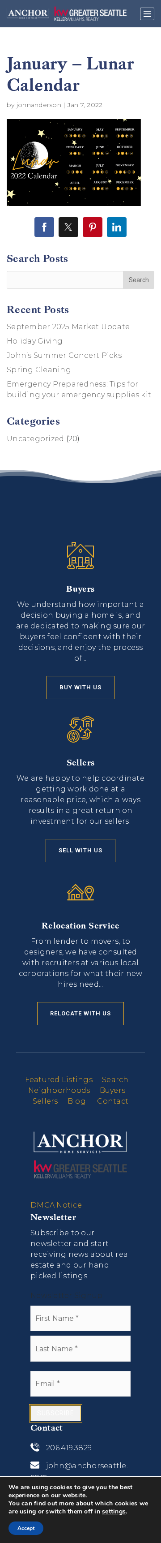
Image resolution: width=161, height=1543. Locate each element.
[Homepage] (67, 13)
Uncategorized (35, 438)
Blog (77, 1101)
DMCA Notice (56, 1205)
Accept (25, 1528)
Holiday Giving (35, 341)
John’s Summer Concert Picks (64, 355)
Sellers (45, 1101)
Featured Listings (59, 1079)
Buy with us (80, 687)
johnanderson (39, 105)
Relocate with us (80, 1013)
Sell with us (80, 850)
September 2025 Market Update (68, 326)
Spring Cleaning (39, 369)
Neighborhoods (59, 1090)
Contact (112, 1101)
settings (114, 1512)
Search (115, 1079)
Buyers (113, 1090)
